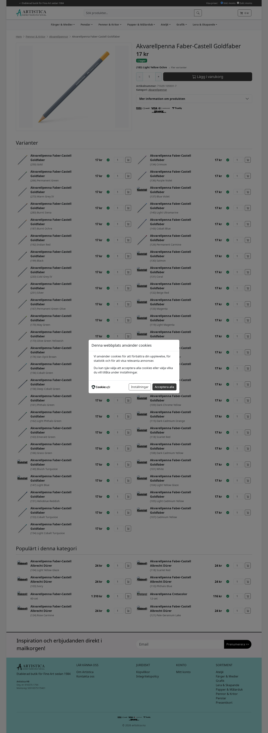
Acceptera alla (164, 387)
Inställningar (140, 387)
